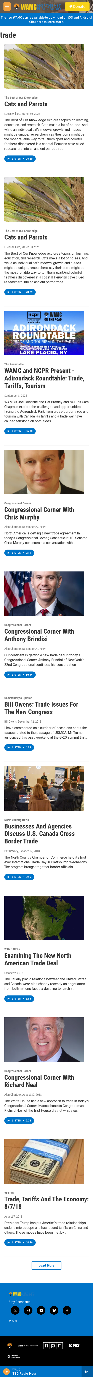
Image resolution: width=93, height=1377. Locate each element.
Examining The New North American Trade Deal (37, 959)
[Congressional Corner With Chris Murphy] (44, 472)
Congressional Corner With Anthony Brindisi (39, 635)
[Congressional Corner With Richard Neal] (44, 1039)
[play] (6, 1371)
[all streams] (87, 1371)
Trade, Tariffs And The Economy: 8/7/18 (46, 1202)
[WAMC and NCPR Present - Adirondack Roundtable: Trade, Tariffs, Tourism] (44, 333)
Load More (46, 1265)
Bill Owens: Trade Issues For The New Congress (41, 708)
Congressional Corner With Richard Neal (39, 1081)
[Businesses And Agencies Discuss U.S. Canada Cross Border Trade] (44, 788)
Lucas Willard (12, 113)
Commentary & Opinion (18, 698)
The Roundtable (14, 364)
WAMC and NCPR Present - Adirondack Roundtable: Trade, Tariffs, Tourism (44, 378)
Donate (79, 6)
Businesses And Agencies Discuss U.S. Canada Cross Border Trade (39, 833)
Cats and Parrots (26, 104)
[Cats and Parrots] (44, 66)
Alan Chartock (12, 527)
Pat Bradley (11, 851)
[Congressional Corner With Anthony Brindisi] (44, 593)
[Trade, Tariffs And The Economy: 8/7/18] (44, 1161)
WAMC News (12, 949)
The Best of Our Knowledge (21, 97)
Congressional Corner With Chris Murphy (39, 513)
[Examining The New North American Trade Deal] (44, 918)
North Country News (16, 820)
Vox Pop (9, 1192)
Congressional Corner (17, 503)
